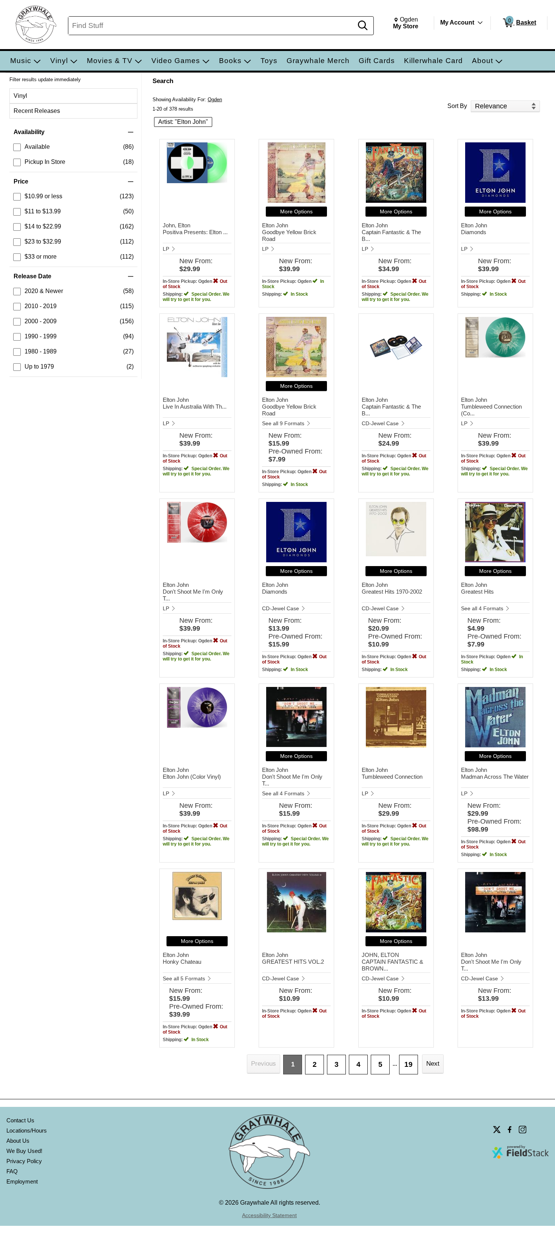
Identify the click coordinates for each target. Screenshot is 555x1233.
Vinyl (20, 96)
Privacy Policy (24, 1161)
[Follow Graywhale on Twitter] (497, 1129)
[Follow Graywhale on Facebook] (509, 1129)
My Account (457, 22)
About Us (17, 1140)
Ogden (215, 99)
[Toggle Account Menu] (480, 22)
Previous (263, 1063)
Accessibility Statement (269, 1215)
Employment (22, 1181)
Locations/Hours (26, 1130)
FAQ (12, 1171)
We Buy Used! (24, 1151)
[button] (73, 132)
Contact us (20, 1120)
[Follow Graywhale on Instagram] (522, 1129)
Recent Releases (37, 111)
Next (432, 1063)
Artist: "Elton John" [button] (183, 122)
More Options (296, 211)
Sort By (457, 106)
